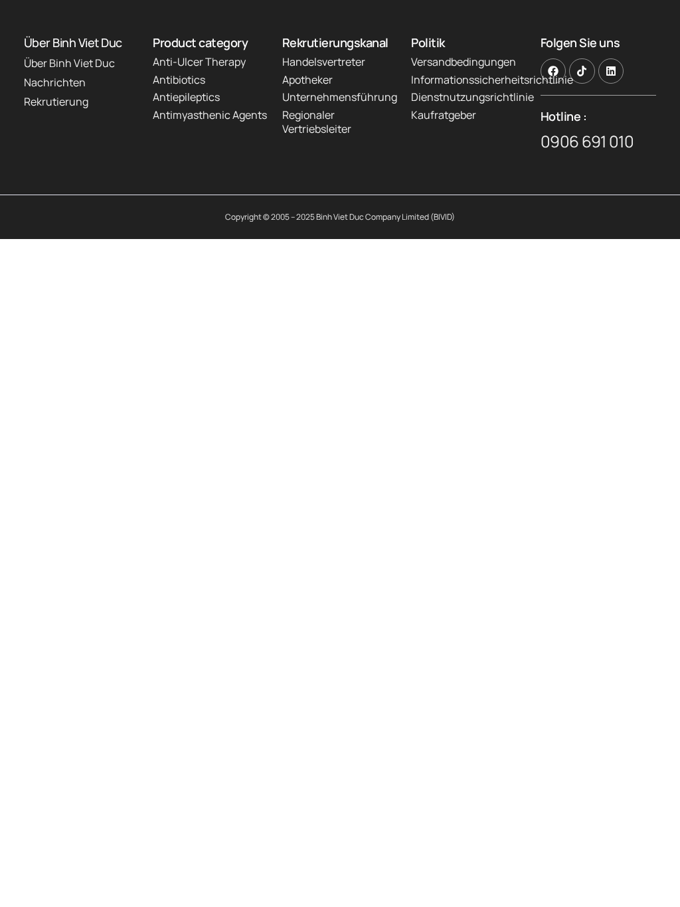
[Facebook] (553, 71)
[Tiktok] (581, 71)
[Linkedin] (611, 71)
